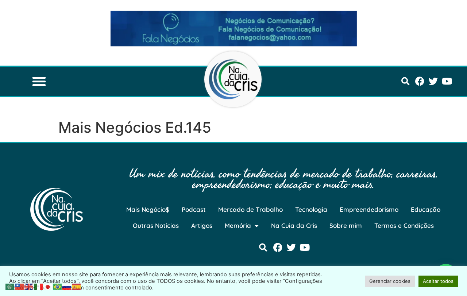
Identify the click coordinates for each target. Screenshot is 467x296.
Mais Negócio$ (147, 209)
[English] (29, 286)
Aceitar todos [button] (438, 281)
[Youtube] (446, 81)
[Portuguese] (57, 286)
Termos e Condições (404, 225)
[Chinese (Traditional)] (19, 286)
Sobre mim (345, 225)
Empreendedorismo (369, 209)
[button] (39, 81)
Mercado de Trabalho (250, 209)
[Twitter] (433, 81)
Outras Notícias (156, 225)
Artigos (201, 225)
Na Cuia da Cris (294, 225)
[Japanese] (48, 286)
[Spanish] (76, 286)
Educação (425, 209)
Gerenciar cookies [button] (389, 281)
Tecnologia (311, 209)
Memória (238, 225)
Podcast (194, 209)
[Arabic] (10, 286)
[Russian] (67, 286)
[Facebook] (419, 81)
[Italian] (38, 286)
